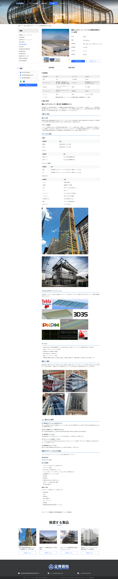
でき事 (42, 3)
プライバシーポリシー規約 (32, 577)
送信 (46, 3)
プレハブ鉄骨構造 (67, 512)
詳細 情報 (51, 67)
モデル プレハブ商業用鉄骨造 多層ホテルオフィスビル (68, 548)
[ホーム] (20, 3)
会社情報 (35, 3)
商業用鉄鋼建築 (58, 512)
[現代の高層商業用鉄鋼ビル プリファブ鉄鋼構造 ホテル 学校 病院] (27, 537)
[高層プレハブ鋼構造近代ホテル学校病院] (48, 537)
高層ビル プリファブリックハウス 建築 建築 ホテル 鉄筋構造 (89, 548)
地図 (24, 577)
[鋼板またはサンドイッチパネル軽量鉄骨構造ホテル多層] (55, 42)
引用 (53, 3)
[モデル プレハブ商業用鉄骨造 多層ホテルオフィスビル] (69, 537)
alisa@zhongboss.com (27, 75)
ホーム (31, 3)
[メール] (24, 81)
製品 (39, 3)
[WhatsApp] (21, 81)
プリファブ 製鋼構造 (48, 512)
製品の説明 (71, 67)
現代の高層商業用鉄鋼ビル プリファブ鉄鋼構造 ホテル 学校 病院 (27, 548)
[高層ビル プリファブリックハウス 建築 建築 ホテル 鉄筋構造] (89, 537)
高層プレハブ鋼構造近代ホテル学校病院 (48, 548)
